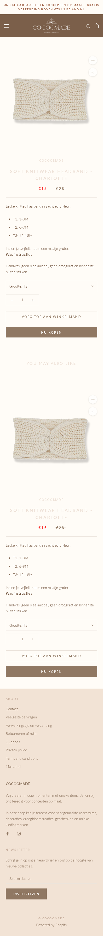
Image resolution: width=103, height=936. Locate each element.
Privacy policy (16, 750)
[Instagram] (19, 833)
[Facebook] (7, 833)
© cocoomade (51, 918)
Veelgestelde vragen (21, 717)
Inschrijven (26, 894)
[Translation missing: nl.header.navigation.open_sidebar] (6, 26)
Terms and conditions (22, 758)
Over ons (13, 742)
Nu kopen (51, 332)
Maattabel (13, 766)
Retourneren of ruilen (22, 733)
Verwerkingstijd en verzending (29, 725)
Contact (12, 709)
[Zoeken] (88, 26)
